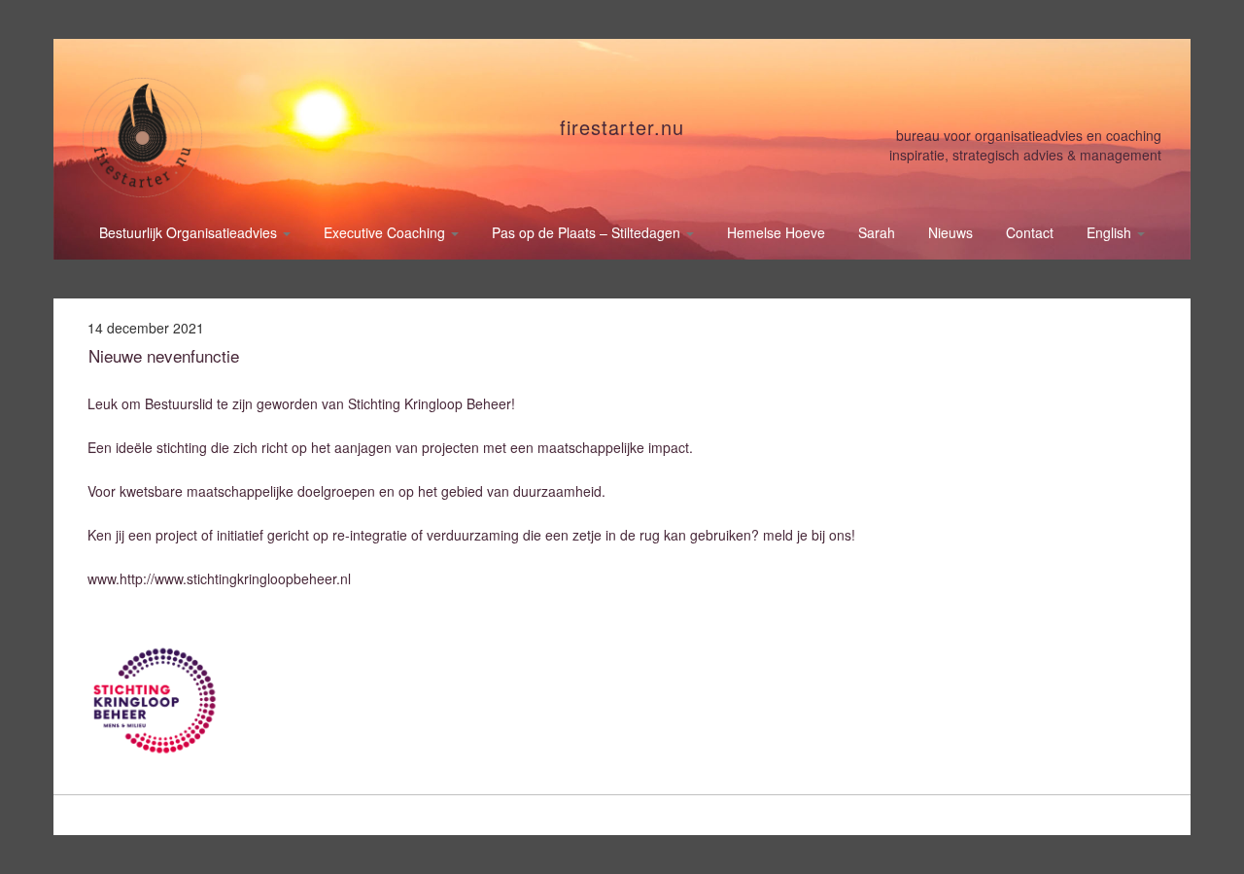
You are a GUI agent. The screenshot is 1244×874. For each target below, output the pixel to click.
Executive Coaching (386, 232)
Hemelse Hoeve (776, 232)
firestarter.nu (622, 127)
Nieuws (950, 232)
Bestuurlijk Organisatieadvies (190, 232)
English (1111, 232)
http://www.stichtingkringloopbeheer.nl (235, 578)
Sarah (876, 232)
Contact (1030, 232)
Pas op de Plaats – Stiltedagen (588, 232)
